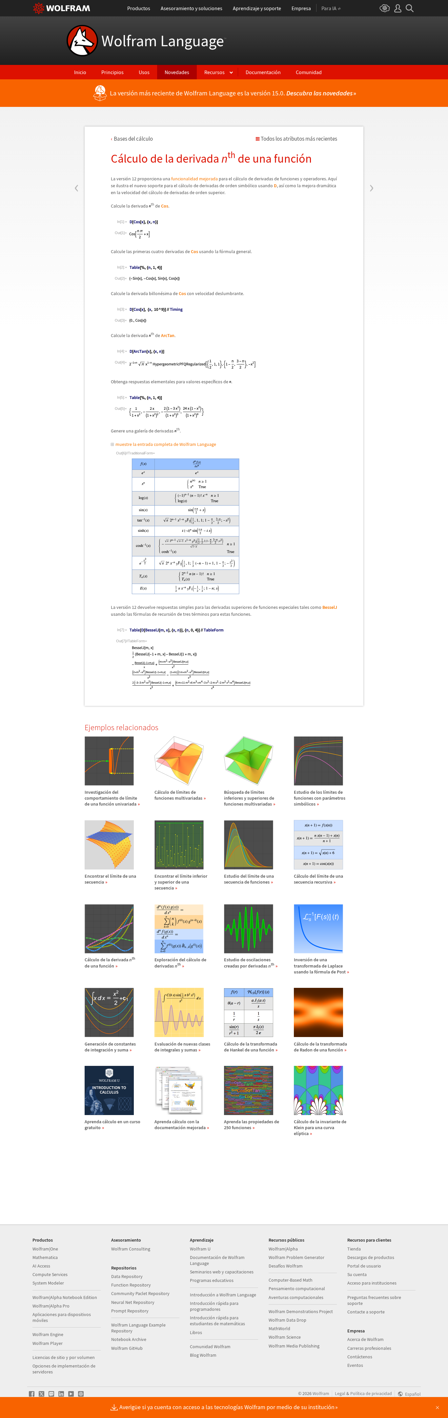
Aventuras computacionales (296, 1297)
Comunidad (309, 72)
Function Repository (131, 1285)
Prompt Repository (130, 1311)
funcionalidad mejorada (194, 179)
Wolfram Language (163, 40)
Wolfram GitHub (127, 1348)
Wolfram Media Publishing (294, 1346)
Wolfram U (200, 1249)
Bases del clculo (133, 138)
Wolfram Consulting (130, 1249)
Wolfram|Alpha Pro (51, 1306)
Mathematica (45, 1257)
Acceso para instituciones (372, 1283)
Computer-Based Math (291, 1280)
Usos (144, 72)
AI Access (41, 1266)
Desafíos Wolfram (286, 1266)
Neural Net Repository (132, 1302)
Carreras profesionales (369, 1348)
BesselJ (329, 607)
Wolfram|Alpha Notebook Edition (64, 1297)
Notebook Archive (128, 1339)
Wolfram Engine (47, 1334)
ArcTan (167, 335)
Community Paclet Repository (140, 1293)
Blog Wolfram (203, 1355)
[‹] (76, 148)
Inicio (80, 72)
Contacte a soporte (366, 1312)
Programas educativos (212, 1280)
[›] (371, 148)
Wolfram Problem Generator (296, 1257)
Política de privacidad (371, 1393)
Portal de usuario (364, 1266)
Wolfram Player (47, 1343)
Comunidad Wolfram (210, 1346)
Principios (112, 72)
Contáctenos (359, 1357)
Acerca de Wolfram (365, 1339)
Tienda (354, 1249)
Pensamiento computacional (297, 1288)
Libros (196, 1332)
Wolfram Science (285, 1337)
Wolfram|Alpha (283, 1249)
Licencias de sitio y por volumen (63, 1357)
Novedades (177, 72)
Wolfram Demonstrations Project (301, 1311)
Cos (164, 206)
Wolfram (321, 1393)
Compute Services (50, 1274)
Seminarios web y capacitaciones (222, 1272)
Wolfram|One (45, 1249)
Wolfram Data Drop (287, 1320)
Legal (340, 1393)
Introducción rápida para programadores (214, 1306)
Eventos (355, 1365)
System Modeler (48, 1283)
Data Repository (127, 1276)
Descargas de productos (370, 1257)
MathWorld (279, 1328)
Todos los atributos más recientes (299, 138)
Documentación (263, 72)
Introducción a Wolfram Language (223, 1295)
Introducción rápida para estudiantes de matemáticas (217, 1321)
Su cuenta (357, 1274)
